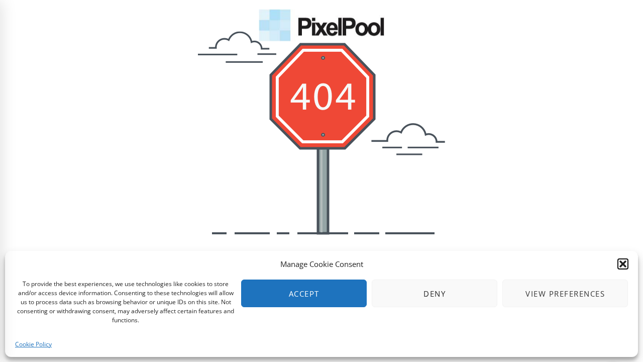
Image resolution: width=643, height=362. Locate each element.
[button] (623, 264)
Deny (434, 294)
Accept (304, 294)
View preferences (565, 294)
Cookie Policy (33, 344)
